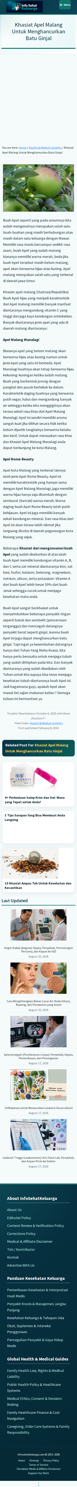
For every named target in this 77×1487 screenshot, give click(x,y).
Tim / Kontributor (21, 1249)
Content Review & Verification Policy (35, 1225)
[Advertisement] (38, 94)
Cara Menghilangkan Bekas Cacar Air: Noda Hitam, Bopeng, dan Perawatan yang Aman (38, 1002)
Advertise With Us (20, 1265)
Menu (67, 5)
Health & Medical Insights (46, 723)
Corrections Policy (21, 1233)
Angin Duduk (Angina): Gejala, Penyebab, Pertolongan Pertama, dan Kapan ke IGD (38, 949)
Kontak (13, 1257)
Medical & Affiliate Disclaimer (30, 1241)
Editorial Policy (19, 1217)
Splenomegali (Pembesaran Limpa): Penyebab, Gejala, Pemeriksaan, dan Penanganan (38, 1056)
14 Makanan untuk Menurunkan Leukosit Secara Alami (38, 1108)
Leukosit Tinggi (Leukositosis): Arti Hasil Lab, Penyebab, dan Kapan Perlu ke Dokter (38, 1159)
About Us (14, 1209)
